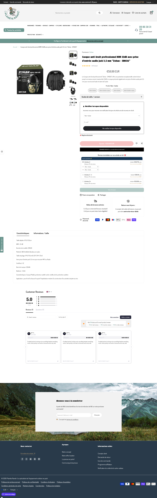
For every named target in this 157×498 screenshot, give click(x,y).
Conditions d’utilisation (48, 482)
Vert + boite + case (129, 90)
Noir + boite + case (105, 90)
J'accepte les (68, 419)
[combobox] (62, 317)
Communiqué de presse (70, 463)
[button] (90, 66)
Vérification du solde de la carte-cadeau (110, 468)
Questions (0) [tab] (40, 310)
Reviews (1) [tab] (29, 310)
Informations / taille (41, 233)
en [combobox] (49, 292)
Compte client (102, 453)
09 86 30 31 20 (145, 28)
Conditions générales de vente (11, 486)
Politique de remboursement (10, 482)
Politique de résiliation (53, 486)
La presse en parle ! (68, 459)
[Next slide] (131, 347)
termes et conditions (72, 419)
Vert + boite (117, 90)
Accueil (15, 47)
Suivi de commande (15, 2)
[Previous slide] (25, 347)
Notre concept (66, 452)
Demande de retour (28, 2)
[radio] (111, 164)
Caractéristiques (23, 233)
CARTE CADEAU (123, 2)
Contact (6, 2)
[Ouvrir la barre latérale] (2, 151)
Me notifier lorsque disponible (111, 128)
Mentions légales (28, 486)
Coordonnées (40, 486)
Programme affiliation (105, 464)
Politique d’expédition (64, 482)
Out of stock (112, 190)
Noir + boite (92, 90)
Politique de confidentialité (30, 482)
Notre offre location (68, 455)
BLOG (115, 2)
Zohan (91, 52)
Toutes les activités (14, 30)
